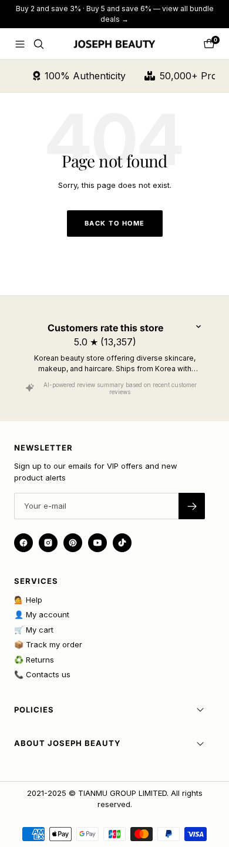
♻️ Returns (34, 659)
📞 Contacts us (42, 674)
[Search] (39, 44)
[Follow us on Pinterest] (72, 542)
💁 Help (28, 599)
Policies (34, 709)
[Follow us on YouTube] (97, 542)
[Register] (192, 506)
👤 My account (41, 614)
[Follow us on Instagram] (48, 542)
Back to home (115, 223)
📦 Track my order (48, 644)
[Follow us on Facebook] (23, 542)
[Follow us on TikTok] (122, 542)
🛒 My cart (33, 629)
